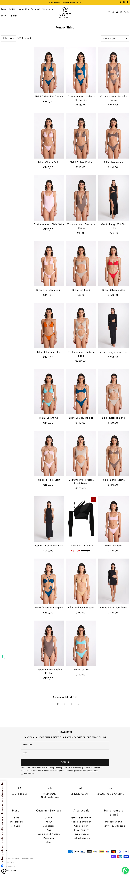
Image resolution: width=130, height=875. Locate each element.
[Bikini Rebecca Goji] (113, 263)
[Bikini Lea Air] (81, 643)
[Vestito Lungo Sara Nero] (113, 325)
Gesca (8, 870)
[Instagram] (124, 2)
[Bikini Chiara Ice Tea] (49, 325)
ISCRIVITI (65, 762)
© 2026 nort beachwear (10, 858)
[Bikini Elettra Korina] (113, 453)
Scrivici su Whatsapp (114, 825)
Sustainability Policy (81, 821)
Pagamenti (48, 838)
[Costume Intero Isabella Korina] (113, 70)
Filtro (6, 38)
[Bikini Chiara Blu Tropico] (49, 70)
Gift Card (16, 825)
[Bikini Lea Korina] (113, 135)
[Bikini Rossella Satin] (49, 453)
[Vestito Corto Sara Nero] (113, 581)
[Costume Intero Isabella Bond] (81, 325)
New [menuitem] (4, 9)
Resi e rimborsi (81, 834)
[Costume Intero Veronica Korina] (81, 198)
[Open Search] (109, 12)
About (49, 821)
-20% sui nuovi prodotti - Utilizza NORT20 (65, 2)
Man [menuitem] (3, 15)
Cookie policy (81, 825)
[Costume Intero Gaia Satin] (49, 198)
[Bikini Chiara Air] (49, 391)
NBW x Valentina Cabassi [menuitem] (24, 9)
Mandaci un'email (114, 821)
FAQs (48, 829)
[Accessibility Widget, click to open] (3, 871)
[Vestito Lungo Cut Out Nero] (113, 198)
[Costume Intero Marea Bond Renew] (81, 453)
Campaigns (48, 825)
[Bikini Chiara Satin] (49, 135)
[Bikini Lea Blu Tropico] (81, 391)
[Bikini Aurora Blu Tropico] (49, 581)
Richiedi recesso (81, 838)
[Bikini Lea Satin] (113, 519)
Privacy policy (81, 829)
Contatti (48, 817)
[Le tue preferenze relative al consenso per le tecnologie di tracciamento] (2, 656)
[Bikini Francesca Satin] (49, 263)
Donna (16, 817)
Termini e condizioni (81, 817)
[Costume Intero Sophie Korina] (49, 643)
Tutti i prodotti (16, 821)
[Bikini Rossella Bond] (113, 391)
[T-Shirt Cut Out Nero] (81, 519)
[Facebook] (120, 2)
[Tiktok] (127, 2)
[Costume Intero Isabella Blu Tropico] (81, 70)
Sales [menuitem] (14, 15)
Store (48, 842)
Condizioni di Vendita (48, 834)
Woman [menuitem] (47, 9)
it (121, 12)
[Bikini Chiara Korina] (81, 135)
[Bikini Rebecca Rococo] (81, 581)
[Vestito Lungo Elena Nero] (49, 519)
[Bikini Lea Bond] (81, 263)
